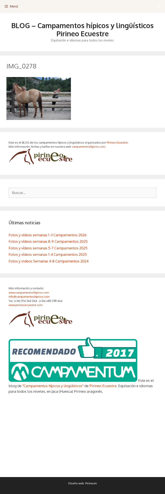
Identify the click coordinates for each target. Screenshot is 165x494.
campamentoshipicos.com (88, 146)
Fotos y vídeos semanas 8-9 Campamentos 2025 (48, 241)
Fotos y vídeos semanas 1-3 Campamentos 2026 (48, 235)
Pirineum (91, 483)
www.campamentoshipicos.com (29, 292)
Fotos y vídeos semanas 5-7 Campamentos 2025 (48, 248)
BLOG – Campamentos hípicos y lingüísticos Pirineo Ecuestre (82, 29)
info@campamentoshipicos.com (29, 296)
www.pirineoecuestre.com (25, 305)
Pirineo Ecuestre (117, 142)
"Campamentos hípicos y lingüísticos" (53, 385)
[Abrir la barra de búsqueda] (158, 6)
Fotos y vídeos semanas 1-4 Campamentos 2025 (48, 254)
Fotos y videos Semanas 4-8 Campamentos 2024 (49, 261)
